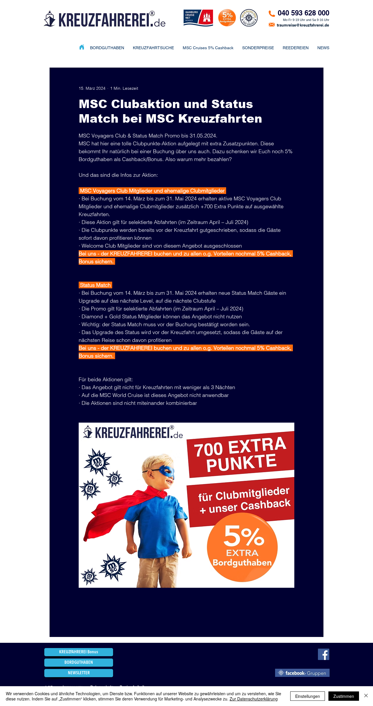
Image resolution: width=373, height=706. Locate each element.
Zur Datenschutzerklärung (254, 699)
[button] (258, 47)
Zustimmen (343, 696)
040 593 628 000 (303, 13)
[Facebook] (323, 654)
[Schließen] (366, 696)
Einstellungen (307, 696)
